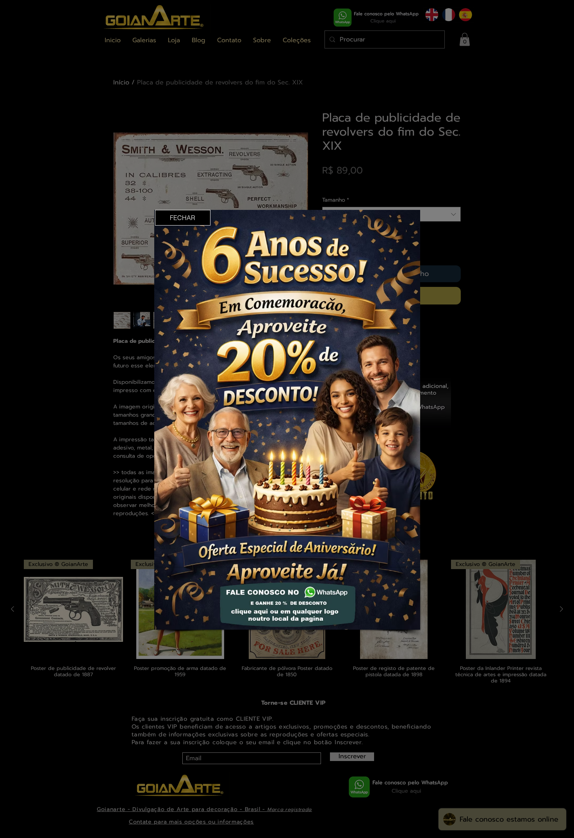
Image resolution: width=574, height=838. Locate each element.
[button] (182, 218)
